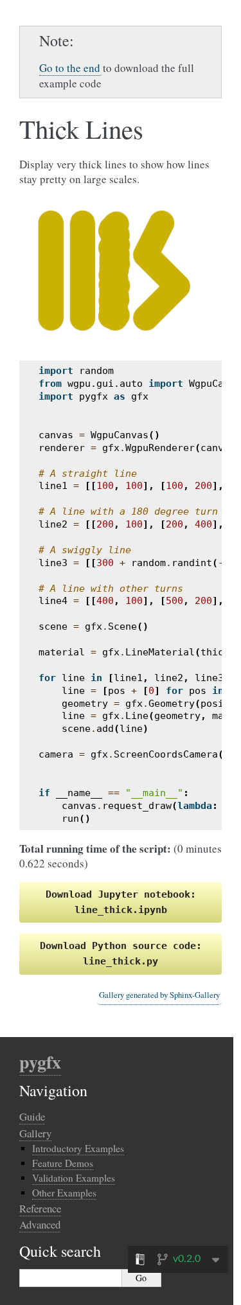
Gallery (35, 1133)
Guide (32, 1116)
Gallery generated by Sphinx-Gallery (159, 995)
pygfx (40, 1062)
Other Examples (64, 1192)
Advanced (39, 1224)
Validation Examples (73, 1177)
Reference (40, 1208)
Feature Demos (62, 1163)
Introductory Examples (78, 1148)
